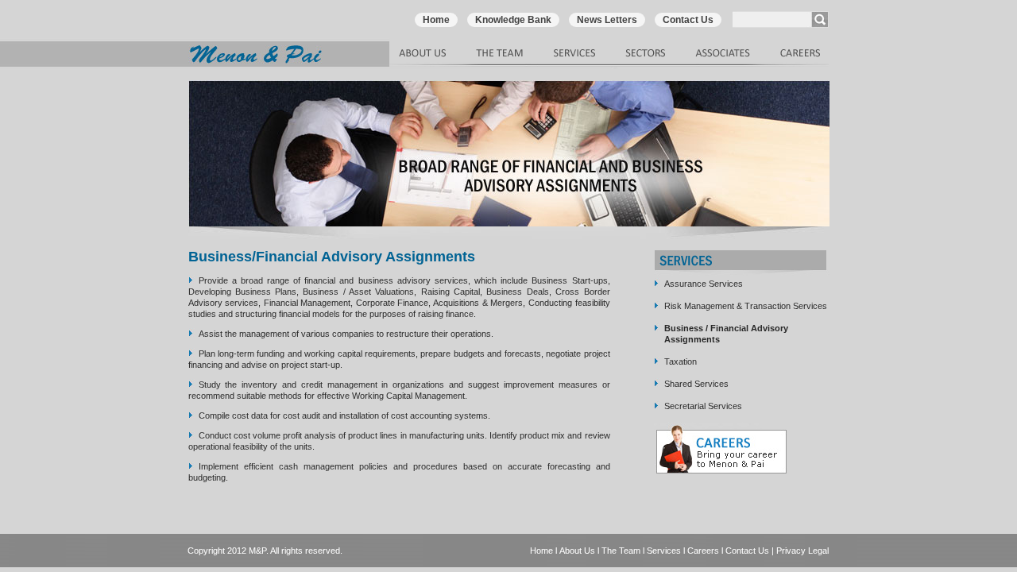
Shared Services (696, 383)
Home (436, 19)
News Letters (607, 19)
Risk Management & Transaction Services (745, 306)
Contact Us (688, 19)
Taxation (680, 361)
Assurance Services (703, 283)
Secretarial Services (703, 406)
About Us (577, 550)
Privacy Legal (802, 550)
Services (664, 550)
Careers (703, 550)
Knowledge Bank (513, 19)
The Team (620, 550)
